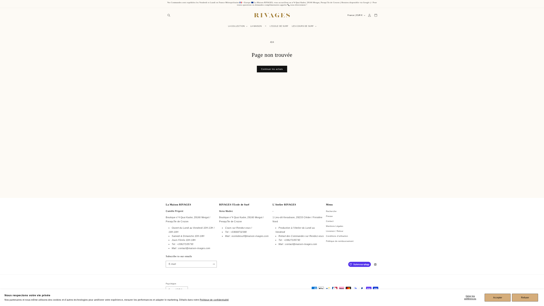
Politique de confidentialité (214, 300)
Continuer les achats (272, 69)
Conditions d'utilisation (337, 236)
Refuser (525, 297)
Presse (329, 216)
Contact (329, 221)
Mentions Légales (334, 226)
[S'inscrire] (213, 264)
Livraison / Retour (334, 231)
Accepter (497, 297)
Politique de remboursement (340, 241)
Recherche (331, 211)
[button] (169, 15)
